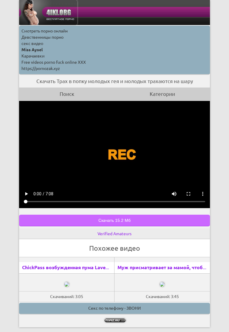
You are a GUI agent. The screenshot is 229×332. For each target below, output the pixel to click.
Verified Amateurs (114, 233)
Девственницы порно (42, 37)
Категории (162, 94)
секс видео (32, 43)
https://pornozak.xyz (40, 68)
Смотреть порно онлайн (44, 31)
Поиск (67, 94)
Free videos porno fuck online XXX (53, 62)
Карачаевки (32, 56)
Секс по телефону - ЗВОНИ (114, 308)
